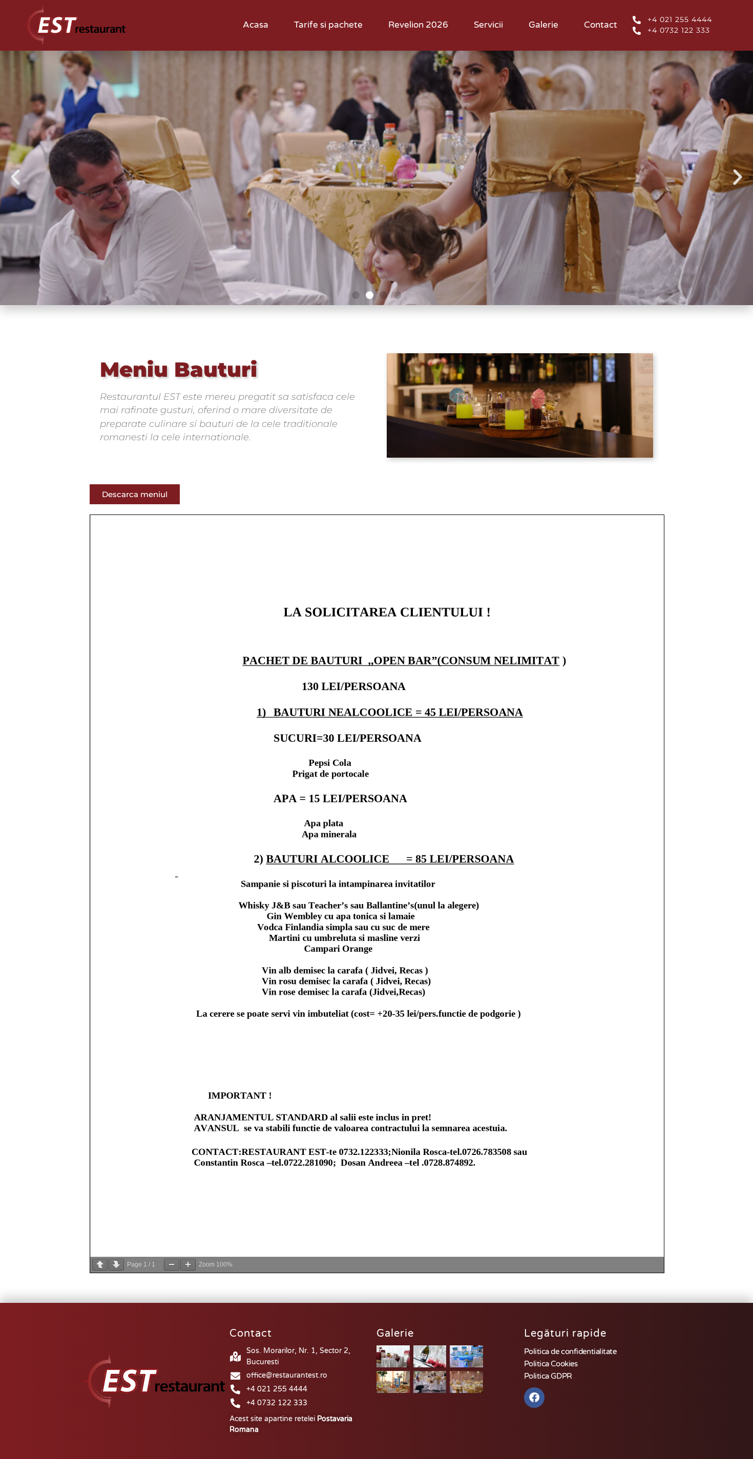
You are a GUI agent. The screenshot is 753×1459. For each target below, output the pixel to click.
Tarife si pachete (328, 24)
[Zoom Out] (171, 1265)
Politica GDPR (548, 1376)
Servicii (488, 24)
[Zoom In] (188, 1265)
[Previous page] (100, 1265)
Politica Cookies (551, 1363)
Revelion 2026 (418, 24)
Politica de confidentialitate (570, 1351)
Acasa (255, 24)
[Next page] (116, 1265)
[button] (15, 177)
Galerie (543, 24)
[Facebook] (534, 1397)
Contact (600, 24)
